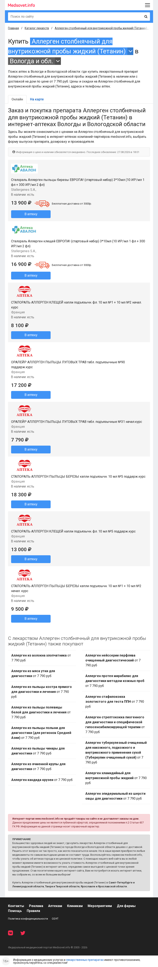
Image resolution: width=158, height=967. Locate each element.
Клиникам (75, 906)
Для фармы (126, 906)
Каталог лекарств (37, 28)
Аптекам (55, 906)
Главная (13, 28)
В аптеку (30, 214)
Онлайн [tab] (17, 99)
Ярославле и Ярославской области (104, 886)
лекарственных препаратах (85, 959)
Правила (33, 911)
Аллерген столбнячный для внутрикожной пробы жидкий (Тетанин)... (102, 28)
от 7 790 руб (41, 657)
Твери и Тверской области (62, 886)
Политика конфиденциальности (28, 918)
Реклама (36, 906)
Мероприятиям (100, 906)
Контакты (16, 906)
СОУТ (55, 918)
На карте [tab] (37, 99)
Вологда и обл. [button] (31, 61)
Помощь (15, 911)
